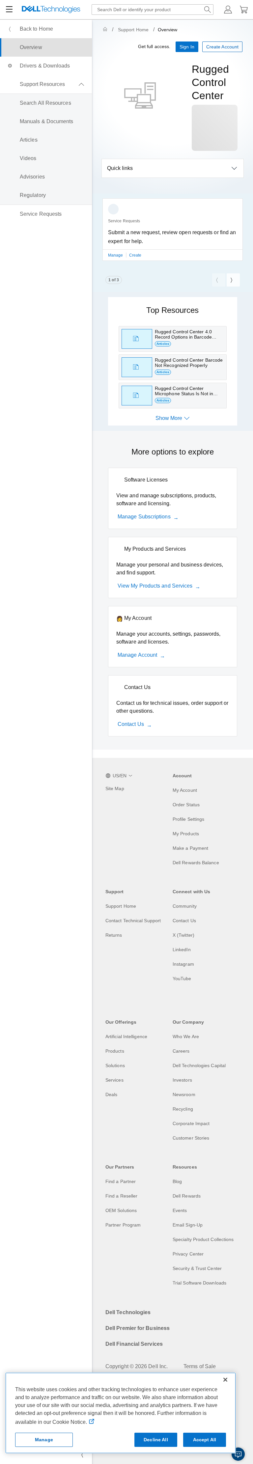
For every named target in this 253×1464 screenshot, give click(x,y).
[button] (228, 9)
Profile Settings (188, 819)
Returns (113, 935)
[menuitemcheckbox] (46, 84)
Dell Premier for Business (137, 1328)
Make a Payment (190, 848)
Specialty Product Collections (203, 1239)
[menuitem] (46, 29)
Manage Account (137, 655)
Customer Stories (191, 1138)
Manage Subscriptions (144, 516)
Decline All (156, 1439)
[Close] (225, 1379)
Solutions (115, 1065)
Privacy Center (188, 1254)
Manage (116, 255)
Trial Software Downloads (199, 1282)
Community (185, 906)
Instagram (183, 964)
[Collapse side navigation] (82, 1455)
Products (114, 1051)
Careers (181, 1051)
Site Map (114, 788)
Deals (111, 1094)
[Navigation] (9, 9)
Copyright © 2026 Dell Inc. (136, 1366)
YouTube (182, 978)
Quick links (120, 168)
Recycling (183, 1109)
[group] (172, 233)
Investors (182, 1080)
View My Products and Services (155, 586)
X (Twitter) (183, 935)
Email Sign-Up (188, 1225)
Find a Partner (120, 1181)
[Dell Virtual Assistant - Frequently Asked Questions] (238, 1454)
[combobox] (152, 9)
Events (180, 1210)
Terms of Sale (199, 1366)
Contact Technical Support (133, 920)
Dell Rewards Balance (196, 862)
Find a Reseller (121, 1196)
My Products (186, 833)
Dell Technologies (128, 1312)
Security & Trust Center (197, 1268)
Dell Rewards (187, 1196)
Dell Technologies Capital (199, 1065)
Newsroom (184, 1094)
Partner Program (123, 1225)
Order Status (186, 804)
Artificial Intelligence (126, 1036)
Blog (177, 1181)
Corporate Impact (191, 1123)
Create (135, 255)
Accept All (204, 1439)
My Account (185, 790)
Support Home (133, 29)
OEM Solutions (121, 1210)
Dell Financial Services (134, 1344)
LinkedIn (182, 949)
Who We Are (186, 1036)
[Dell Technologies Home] (51, 9)
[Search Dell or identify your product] (207, 9)
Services (114, 1080)
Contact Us (131, 724)
